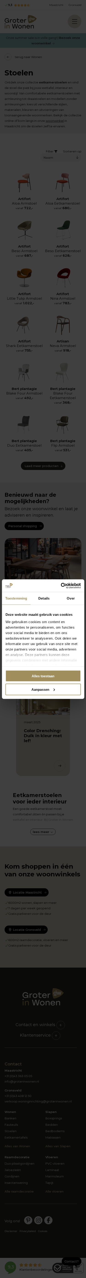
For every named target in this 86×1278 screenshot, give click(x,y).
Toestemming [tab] (16, 598)
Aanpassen (40, 689)
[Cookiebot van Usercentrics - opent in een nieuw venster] (61, 586)
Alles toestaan (43, 676)
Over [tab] (71, 598)
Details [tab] (44, 598)
